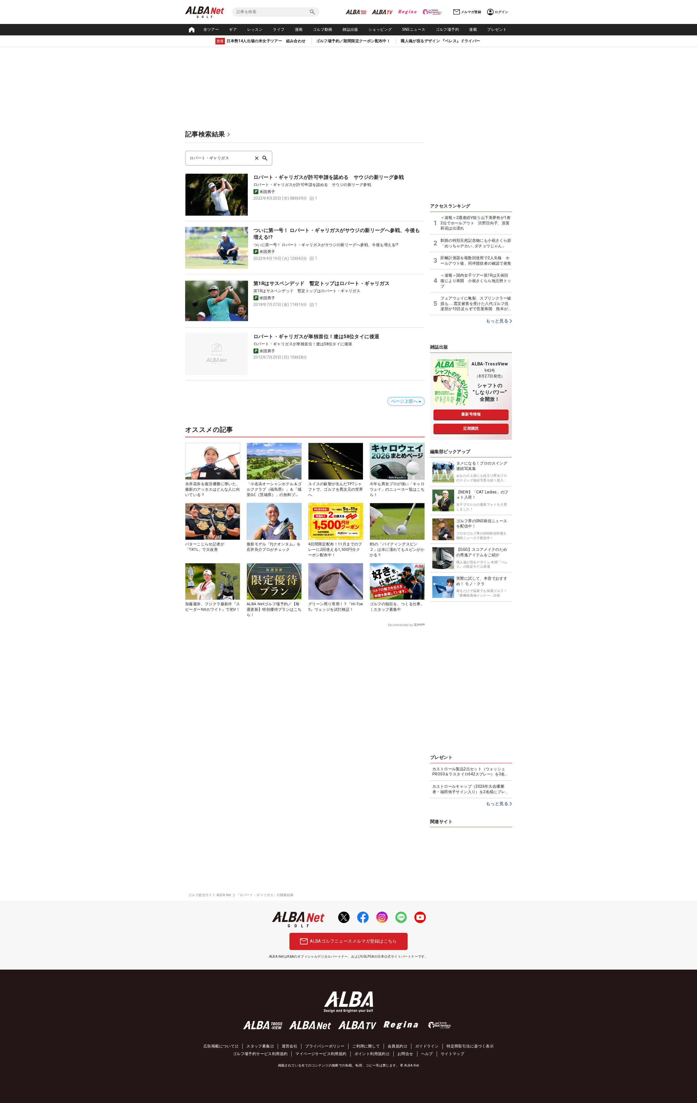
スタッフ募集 (258, 1046)
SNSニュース (414, 29)
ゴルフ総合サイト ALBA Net (209, 895)
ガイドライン (427, 1046)
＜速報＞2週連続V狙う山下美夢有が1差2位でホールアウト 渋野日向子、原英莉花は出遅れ (475, 222)
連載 (473, 29)
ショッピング (380, 29)
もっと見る (497, 320)
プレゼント (497, 29)
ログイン (501, 12)
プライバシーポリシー (324, 1046)
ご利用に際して (366, 1046)
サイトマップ (452, 1054)
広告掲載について (219, 1046)
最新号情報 (471, 414)
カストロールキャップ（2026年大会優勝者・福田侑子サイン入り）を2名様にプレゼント (470, 789)
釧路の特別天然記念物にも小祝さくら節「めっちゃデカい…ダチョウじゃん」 (476, 243)
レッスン (255, 29)
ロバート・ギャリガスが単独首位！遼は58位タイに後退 (316, 336)
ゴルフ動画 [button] (322, 29)
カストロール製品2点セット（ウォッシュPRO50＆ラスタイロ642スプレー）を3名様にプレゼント (470, 772)
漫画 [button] (299, 29)
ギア (233, 29)
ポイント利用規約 (370, 1054)
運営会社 (290, 1046)
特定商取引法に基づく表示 (470, 1046)
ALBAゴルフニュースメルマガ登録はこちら (353, 941)
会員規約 (395, 1046)
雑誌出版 (350, 29)
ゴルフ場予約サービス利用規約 (260, 1054)
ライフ (279, 29)
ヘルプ (427, 1054)
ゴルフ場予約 (447, 29)
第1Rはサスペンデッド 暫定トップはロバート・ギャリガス (321, 283)
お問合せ (405, 1054)
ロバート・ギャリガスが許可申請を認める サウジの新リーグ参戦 (328, 177)
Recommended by (400, 625)
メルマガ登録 (471, 12)
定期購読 (471, 428)
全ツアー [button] (211, 29)
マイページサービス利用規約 (320, 1054)
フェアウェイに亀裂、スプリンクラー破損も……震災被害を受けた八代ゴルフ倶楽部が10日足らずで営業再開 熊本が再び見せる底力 (476, 304)
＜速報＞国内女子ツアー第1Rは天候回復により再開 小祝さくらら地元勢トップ (476, 280)
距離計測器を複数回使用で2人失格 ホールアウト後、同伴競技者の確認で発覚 (476, 260)
